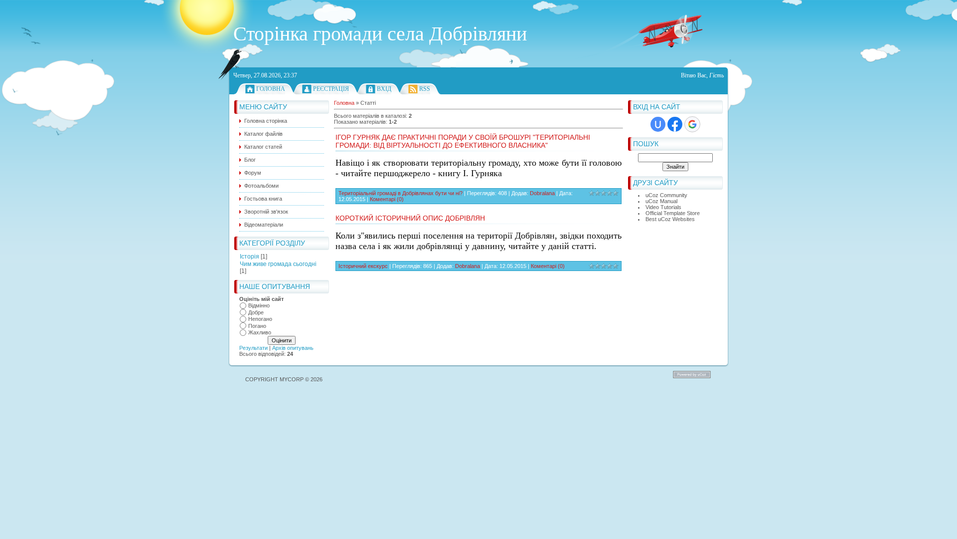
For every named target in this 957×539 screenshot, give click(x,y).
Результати (253, 348)
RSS (424, 88)
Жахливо (259, 332)
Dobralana (542, 193)
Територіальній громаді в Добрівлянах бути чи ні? (400, 193)
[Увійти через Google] (692, 124)
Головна (270, 88)
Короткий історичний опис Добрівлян (410, 218)
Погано (257, 326)
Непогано (260, 319)
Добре (256, 312)
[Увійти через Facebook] (674, 124)
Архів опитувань (293, 348)
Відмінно (259, 305)
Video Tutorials (663, 207)
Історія (249, 256)
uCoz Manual (661, 201)
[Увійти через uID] (657, 124)
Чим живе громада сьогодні (278, 264)
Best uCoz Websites (670, 219)
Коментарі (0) (387, 199)
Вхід (384, 88)
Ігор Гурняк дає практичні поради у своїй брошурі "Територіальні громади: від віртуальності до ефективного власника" (462, 141)
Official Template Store (672, 213)
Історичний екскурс (363, 266)
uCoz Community (666, 195)
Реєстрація (331, 88)
